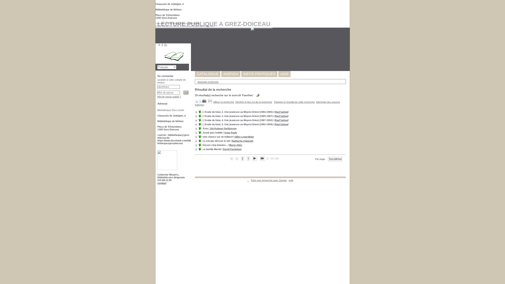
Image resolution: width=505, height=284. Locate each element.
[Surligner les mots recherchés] (257, 95)
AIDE (284, 74)
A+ (165, 44)
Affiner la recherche (223, 102)
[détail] (196, 112)
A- (159, 44)
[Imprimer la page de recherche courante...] (204, 102)
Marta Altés (235, 145)
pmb (291, 180)
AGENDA (230, 74)
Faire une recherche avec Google (269, 180)
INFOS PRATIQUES (259, 74)
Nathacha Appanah (242, 141)
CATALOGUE (207, 74)
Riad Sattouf (281, 112)
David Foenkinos (232, 149)
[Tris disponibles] (210, 102)
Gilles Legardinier (244, 136)
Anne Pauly (230, 132)
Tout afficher (335, 159)
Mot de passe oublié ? (169, 96)
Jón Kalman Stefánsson (223, 128)
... (248, 180)
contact (161, 183)
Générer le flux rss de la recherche (253, 102)
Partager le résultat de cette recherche (294, 102)
